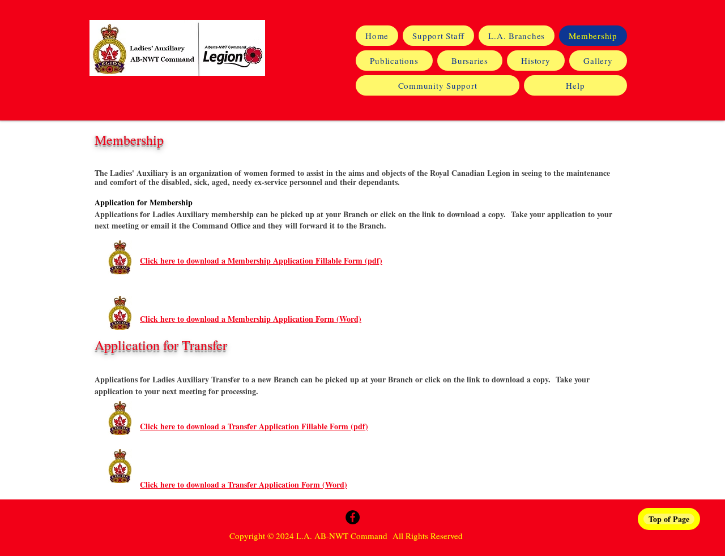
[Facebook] (353, 517)
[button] (536, 60)
